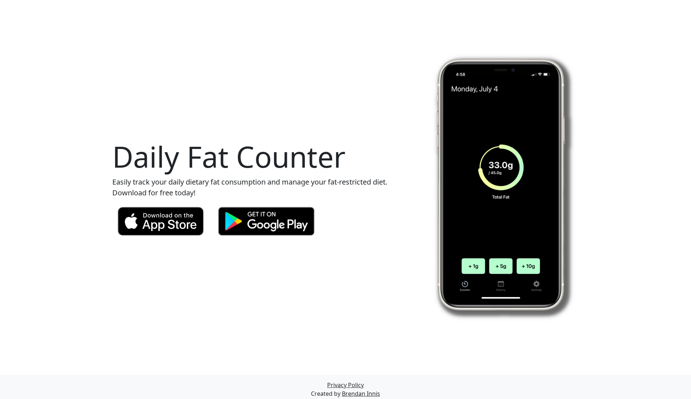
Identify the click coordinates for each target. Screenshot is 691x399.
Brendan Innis (361, 394)
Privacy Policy (345, 385)
